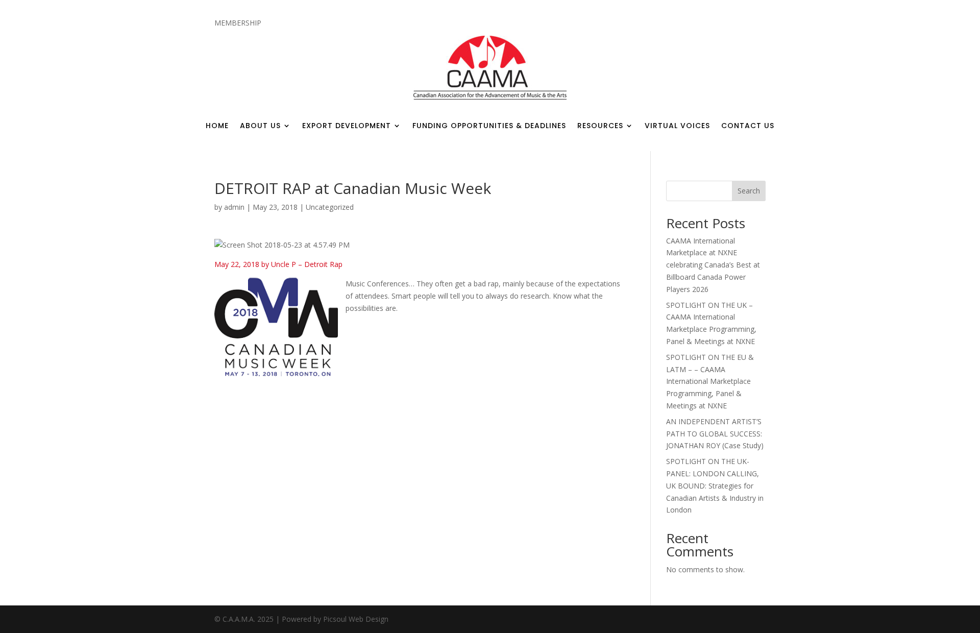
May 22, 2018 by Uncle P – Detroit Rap (278, 264)
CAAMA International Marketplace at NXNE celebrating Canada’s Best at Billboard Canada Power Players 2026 (713, 265)
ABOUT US (260, 126)
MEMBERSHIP (237, 23)
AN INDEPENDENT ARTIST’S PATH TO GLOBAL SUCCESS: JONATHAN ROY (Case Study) (715, 434)
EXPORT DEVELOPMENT (346, 126)
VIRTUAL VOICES (677, 126)
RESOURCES (600, 126)
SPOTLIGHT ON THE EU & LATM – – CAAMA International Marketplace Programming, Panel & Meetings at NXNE (710, 381)
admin (234, 207)
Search (749, 191)
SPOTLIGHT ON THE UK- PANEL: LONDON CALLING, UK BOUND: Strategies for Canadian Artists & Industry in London (715, 485)
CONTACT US (747, 126)
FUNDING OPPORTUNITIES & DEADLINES (489, 126)
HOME (217, 126)
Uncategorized (330, 207)
